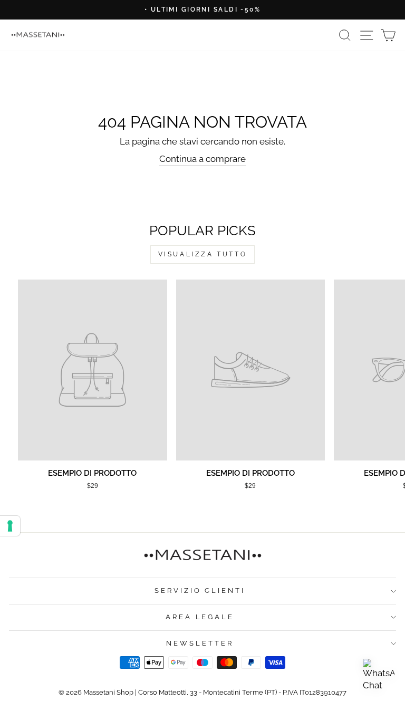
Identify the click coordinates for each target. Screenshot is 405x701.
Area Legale (200, 617)
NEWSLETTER (200, 643)
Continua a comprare (202, 158)
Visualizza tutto (202, 254)
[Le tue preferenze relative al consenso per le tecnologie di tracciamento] (10, 526)
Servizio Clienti (200, 590)
